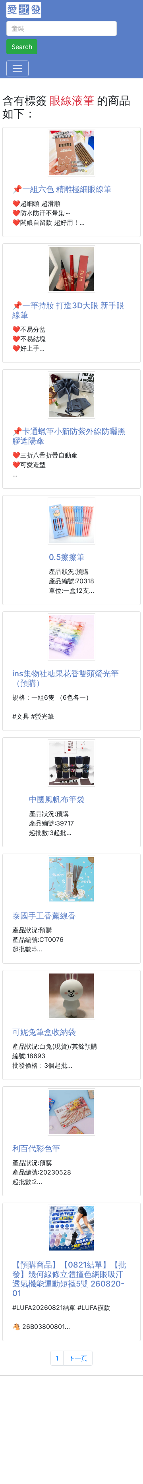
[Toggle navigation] (17, 68)
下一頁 (77, 1358)
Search (22, 47)
